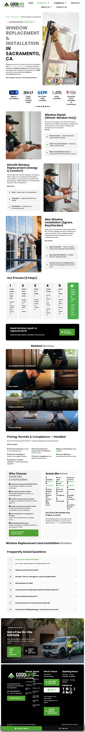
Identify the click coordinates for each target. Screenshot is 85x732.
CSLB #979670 (28, 22)
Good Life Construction (17, 66)
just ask (57, 523)
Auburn (50, 482)
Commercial (27, 682)
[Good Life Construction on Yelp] (70, 688)
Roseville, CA (36, 705)
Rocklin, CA (36, 701)
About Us (27, 689)
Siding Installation (16, 407)
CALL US (64, 728)
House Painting (15, 427)
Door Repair (13, 386)
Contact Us (27, 693)
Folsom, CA (36, 692)
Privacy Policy (73, 724)
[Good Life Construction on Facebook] (63, 688)
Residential (15, 17)
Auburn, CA (36, 679)
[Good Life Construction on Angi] (63, 692)
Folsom (60, 482)
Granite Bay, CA (36, 696)
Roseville (70, 485)
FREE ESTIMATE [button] (22, 728)
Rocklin (71, 482)
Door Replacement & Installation (22, 366)
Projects (27, 685)
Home (8, 17)
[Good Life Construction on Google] (70, 692)
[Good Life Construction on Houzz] (67, 692)
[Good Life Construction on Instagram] (67, 688)
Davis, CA (36, 688)
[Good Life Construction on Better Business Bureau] (74, 688)
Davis (49, 493)
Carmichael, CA (37, 684)
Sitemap (64, 724)
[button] (36, 106)
